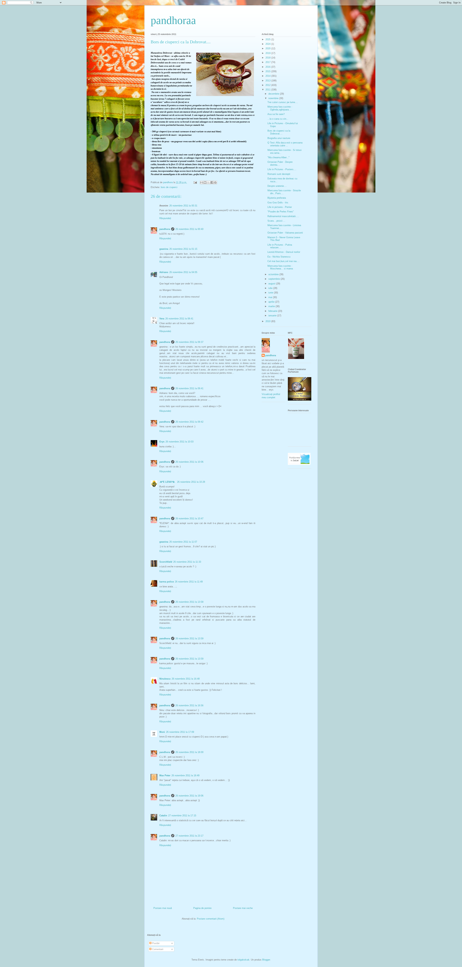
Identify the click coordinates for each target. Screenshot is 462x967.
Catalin (163, 815)
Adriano (163, 272)
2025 (268, 39)
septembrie (274, 279)
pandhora (164, 229)
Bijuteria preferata (276, 198)
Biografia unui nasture (278, 138)
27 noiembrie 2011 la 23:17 (189, 835)
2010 (268, 321)
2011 (268, 89)
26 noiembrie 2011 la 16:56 (189, 705)
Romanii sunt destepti (278, 174)
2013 (268, 80)
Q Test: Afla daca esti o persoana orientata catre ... (284, 144)
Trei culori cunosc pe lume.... (282, 102)
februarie (273, 311)
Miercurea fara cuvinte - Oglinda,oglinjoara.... (279, 108)
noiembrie (273, 98)
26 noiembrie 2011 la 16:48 (186, 678)
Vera (161, 318)
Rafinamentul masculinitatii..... (283, 216)
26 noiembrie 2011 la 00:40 (189, 229)
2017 (268, 62)
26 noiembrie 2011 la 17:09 (180, 732)
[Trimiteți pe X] (208, 182)
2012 (268, 85)
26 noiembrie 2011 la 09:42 (189, 421)
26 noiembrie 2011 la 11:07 (183, 541)
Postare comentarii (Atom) (210, 918)
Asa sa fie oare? (276, 114)
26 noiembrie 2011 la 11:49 (189, 581)
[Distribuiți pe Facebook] (212, 182)
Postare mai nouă (162, 908)
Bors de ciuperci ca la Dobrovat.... (278, 132)
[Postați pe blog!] (205, 182)
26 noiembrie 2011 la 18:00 (189, 752)
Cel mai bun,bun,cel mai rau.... (283, 261)
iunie (271, 292)
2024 (268, 44)
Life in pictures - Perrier (279, 207)
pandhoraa (173, 20)
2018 (268, 57)
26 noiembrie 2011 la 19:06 (189, 795)
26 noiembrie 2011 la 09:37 (189, 342)
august (272, 283)
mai (270, 297)
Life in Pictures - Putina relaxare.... (279, 246)
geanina (163, 249)
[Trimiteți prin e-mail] (201, 182)
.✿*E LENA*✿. (167, 482)
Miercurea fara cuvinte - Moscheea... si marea (280, 267)
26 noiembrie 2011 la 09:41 (189, 388)
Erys (161, 441)
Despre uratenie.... (277, 186)
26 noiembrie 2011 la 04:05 (183, 272)
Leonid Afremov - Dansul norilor (283, 252)
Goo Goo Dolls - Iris (277, 202)
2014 (268, 76)
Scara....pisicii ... (276, 220)
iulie (270, 288)
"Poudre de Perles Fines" (280, 211)
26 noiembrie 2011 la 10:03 (179, 441)
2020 (268, 48)
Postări (155, 943)
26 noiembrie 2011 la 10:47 (189, 518)
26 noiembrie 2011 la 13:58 (189, 602)
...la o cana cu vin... (277, 118)
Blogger (266, 959)
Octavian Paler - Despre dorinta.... (280, 163)
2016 (268, 67)
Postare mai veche (243, 908)
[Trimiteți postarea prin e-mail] (195, 182)
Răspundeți (165, 218)
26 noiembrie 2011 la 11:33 (187, 561)
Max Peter (164, 775)
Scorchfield (165, 561)
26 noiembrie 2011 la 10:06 (189, 461)
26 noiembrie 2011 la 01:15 (183, 249)
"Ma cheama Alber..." (278, 157)
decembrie (274, 93)
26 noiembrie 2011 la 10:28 (191, 482)
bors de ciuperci (169, 187)
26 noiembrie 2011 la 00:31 (183, 205)
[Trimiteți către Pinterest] (215, 182)
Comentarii (157, 949)
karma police (166, 581)
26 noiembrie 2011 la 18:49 (185, 775)
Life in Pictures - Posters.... (281, 169)
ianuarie (272, 315)
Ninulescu (165, 678)
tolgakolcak (243, 959)
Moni (162, 732)
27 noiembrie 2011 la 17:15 (182, 815)
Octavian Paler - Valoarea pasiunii (285, 232)
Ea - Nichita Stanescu (278, 256)
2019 (268, 53)
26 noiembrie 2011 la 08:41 (179, 318)
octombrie (273, 274)
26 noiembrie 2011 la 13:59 (189, 638)
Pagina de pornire (202, 908)
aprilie (271, 301)
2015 (268, 71)
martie (272, 306)
